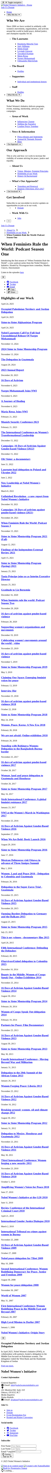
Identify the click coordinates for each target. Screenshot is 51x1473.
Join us (10, 1410)
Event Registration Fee (16, 1415)
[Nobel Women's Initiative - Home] (16, 5)
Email (8, 1451)
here (22, 272)
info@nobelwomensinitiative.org (25, 1385)
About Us (11, 230)
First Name (6, 1446)
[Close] (3, 277)
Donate (10, 1412)
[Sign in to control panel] (12, 1466)
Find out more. (7, 1366)
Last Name (5, 1449)
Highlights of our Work (17, 232)
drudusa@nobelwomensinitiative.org (26, 1400)
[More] (9, 220)
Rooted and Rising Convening (20, 1417)
